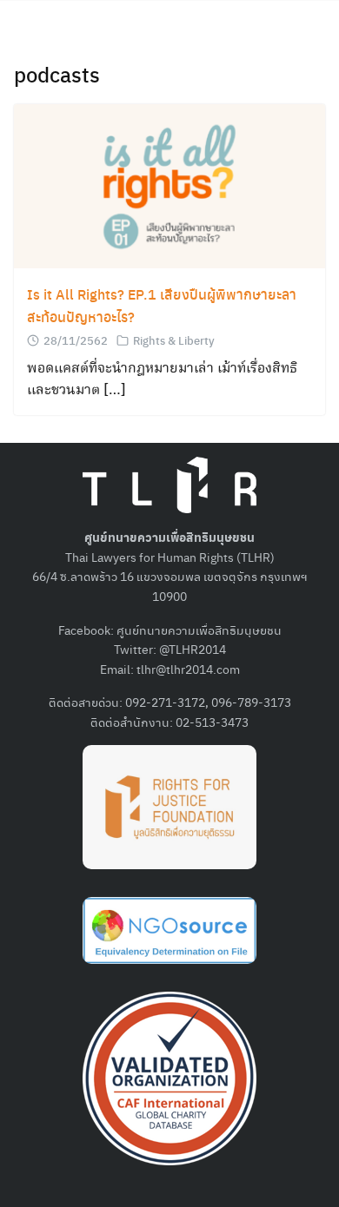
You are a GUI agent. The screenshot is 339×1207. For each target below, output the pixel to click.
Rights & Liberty (174, 340)
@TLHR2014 (192, 648)
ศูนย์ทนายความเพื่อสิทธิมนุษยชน (199, 629)
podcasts (57, 74)
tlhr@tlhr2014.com (188, 668)
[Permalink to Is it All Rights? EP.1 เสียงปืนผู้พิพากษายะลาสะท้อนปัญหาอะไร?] (169, 184)
